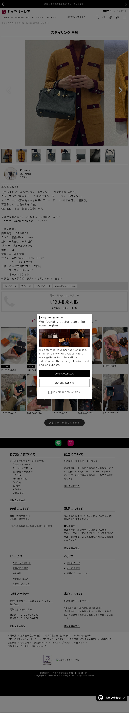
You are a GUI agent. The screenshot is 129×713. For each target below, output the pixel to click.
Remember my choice (66, 392)
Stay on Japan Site (64, 383)
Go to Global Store (64, 374)
